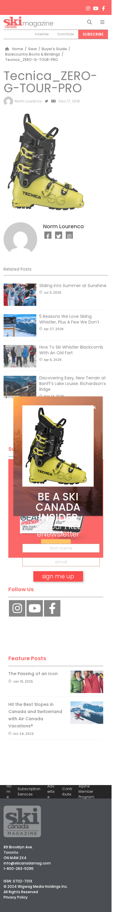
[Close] (94, 407)
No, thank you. (58, 593)
